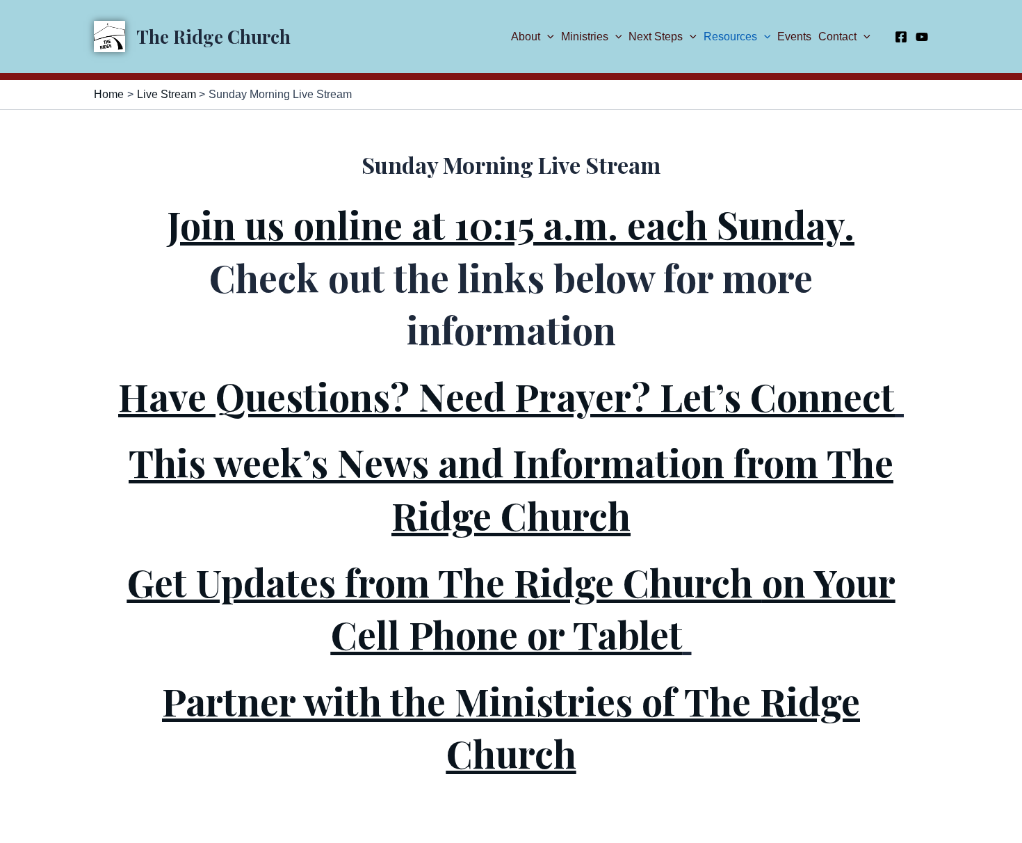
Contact (837, 36)
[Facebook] (901, 37)
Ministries (584, 36)
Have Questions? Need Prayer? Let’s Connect (506, 396)
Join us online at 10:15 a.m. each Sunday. (511, 225)
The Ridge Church (213, 36)
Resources (730, 36)
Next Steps (655, 36)
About (525, 36)
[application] (547, 36)
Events (794, 36)
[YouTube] (922, 37)
